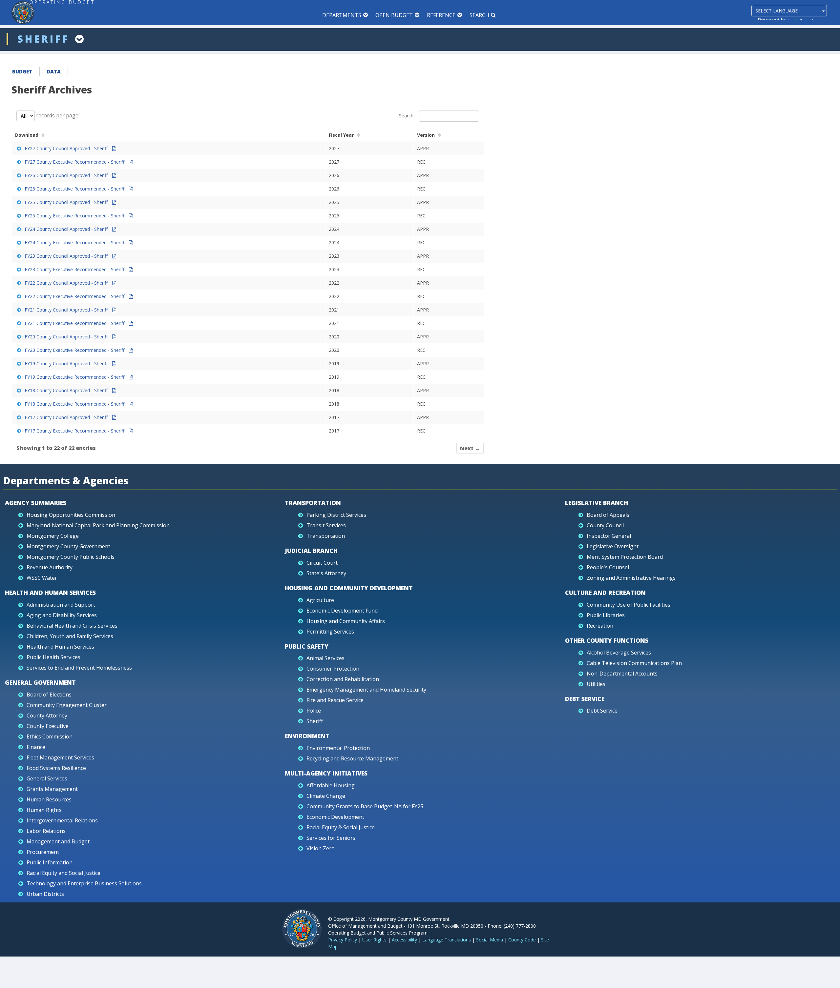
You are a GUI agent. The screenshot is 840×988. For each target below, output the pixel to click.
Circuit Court (322, 562)
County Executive (48, 726)
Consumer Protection (332, 668)
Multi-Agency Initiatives (326, 773)
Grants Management (52, 789)
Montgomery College (53, 535)
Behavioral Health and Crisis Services (72, 625)
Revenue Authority (50, 567)
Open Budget (394, 15)
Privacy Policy (342, 940)
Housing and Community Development (349, 588)
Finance (36, 747)
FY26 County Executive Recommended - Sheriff (75, 189)
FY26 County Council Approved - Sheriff (67, 175)
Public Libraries (606, 615)
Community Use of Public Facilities (628, 604)
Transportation (313, 503)
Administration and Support (61, 604)
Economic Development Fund (342, 610)
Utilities (596, 684)
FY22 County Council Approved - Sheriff (67, 283)
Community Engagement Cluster (67, 705)
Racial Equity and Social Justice (63, 873)
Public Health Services (53, 657)
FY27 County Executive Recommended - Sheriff (75, 162)
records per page (56, 115)
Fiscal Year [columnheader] (341, 135)
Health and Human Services (50, 592)
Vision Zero (320, 848)
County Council (605, 525)
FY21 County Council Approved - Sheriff (67, 310)
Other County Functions (606, 640)
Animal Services (325, 658)
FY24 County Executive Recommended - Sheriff (75, 242)
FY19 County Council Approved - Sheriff (67, 363)
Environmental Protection (338, 748)
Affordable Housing (330, 785)
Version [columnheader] (426, 135)
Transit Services (326, 525)
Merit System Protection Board (625, 556)
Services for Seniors (330, 837)
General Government (40, 682)
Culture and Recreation (605, 592)
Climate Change (325, 795)
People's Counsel (608, 567)
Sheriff (314, 721)
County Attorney (47, 715)
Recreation (600, 625)
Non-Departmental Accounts (622, 673)
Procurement (43, 852)
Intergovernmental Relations (62, 820)
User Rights (374, 940)
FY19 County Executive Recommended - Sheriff (75, 377)
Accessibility (404, 940)
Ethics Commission (50, 736)
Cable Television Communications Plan (634, 663)
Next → (470, 448)
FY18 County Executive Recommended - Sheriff (75, 404)
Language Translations (446, 940)
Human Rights (44, 810)
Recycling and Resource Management (352, 758)
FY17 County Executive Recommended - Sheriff (75, 431)
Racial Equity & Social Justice (340, 827)
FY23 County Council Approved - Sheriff (67, 256)
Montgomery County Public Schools (71, 556)
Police (313, 710)
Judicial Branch (311, 550)
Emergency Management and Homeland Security (366, 689)
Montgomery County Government (68, 546)
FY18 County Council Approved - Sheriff (67, 390)
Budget (22, 71)
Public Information (50, 862)
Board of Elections (49, 694)
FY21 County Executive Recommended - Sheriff (75, 323)
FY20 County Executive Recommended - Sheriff (75, 350)
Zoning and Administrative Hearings (631, 577)
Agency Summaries (35, 503)
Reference (441, 15)
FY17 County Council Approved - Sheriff (67, 417)
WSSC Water (42, 577)
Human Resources (49, 799)
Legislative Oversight (613, 546)
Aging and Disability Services (62, 615)
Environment (307, 736)
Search (479, 15)
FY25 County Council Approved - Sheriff (67, 202)
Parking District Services (336, 514)
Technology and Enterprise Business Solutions (84, 883)
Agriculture (320, 600)
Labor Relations (46, 831)
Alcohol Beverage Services (619, 652)
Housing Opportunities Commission (71, 514)
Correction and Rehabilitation (342, 679)
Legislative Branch (596, 503)
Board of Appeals (608, 514)
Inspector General (609, 535)
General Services (47, 778)
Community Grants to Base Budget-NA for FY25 (364, 806)
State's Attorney (326, 573)
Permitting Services (330, 631)
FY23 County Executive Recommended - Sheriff (75, 269)
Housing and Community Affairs (345, 621)
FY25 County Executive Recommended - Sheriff (75, 215)
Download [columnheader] (26, 135)
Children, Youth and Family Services (70, 636)
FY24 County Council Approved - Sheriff (67, 229)
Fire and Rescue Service (335, 700)
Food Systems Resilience (56, 768)
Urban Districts (45, 893)
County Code (522, 940)
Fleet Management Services (60, 757)
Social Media (489, 940)
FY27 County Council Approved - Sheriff (67, 148)
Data (54, 71)
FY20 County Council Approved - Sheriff (67, 336)
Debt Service (584, 699)
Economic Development (335, 816)
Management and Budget (58, 841)
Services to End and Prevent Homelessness (79, 667)
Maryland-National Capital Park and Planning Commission (98, 525)
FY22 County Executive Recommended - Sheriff (75, 296)
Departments (341, 15)
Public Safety (306, 646)
